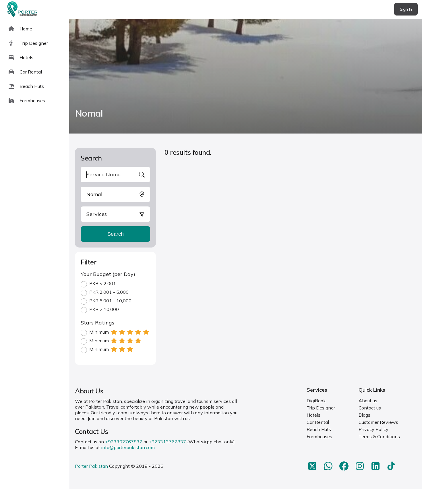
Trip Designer (321, 408)
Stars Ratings (97, 322)
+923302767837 (123, 441)
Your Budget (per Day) (108, 274)
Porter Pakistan (91, 466)
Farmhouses (319, 436)
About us (368, 400)
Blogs (364, 415)
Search (115, 234)
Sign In (406, 9)
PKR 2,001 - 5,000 (109, 292)
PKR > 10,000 (104, 309)
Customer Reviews (378, 422)
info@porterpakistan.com (128, 447)
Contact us (370, 408)
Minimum (99, 332)
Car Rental (318, 422)
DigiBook (316, 400)
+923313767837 (167, 441)
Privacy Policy (373, 429)
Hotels (313, 415)
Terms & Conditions (379, 436)
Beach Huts (319, 429)
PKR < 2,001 (102, 283)
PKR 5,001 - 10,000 (110, 301)
